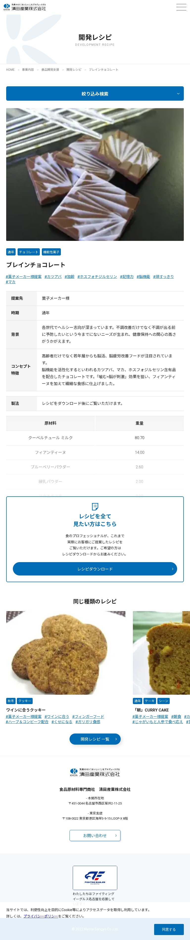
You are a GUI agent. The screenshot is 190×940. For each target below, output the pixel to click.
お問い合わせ (95, 835)
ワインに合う (58, 716)
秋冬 (11, 701)
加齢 (70, 277)
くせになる (63, 722)
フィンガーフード (89, 716)
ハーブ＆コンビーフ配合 (28, 722)
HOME (10, 69)
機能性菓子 (51, 252)
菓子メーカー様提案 (25, 277)
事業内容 (28, 69)
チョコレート (28, 252)
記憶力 (128, 277)
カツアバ (54, 277)
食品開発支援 (50, 69)
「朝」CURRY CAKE (151, 710)
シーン (163, 701)
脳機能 (144, 277)
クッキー (24, 701)
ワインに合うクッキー (26, 710)
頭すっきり (165, 277)
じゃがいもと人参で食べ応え (159, 722)
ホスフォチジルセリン (98, 277)
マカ (12, 282)
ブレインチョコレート (104, 69)
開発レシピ (74, 69)
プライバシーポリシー (41, 916)
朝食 (177, 716)
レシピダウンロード (95, 569)
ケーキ (150, 701)
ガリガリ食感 (89, 722)
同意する (169, 929)
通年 (11, 252)
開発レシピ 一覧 (95, 739)
